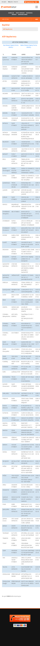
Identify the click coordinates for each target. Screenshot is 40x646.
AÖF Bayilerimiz (7, 29)
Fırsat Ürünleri (20, 13)
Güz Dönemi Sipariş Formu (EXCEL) (10, 46)
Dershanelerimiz (22, 15)
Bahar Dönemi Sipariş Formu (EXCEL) (29, 46)
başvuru (16, 2)
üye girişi (4, 2)
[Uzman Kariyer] (8, 7)
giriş (10, 2)
